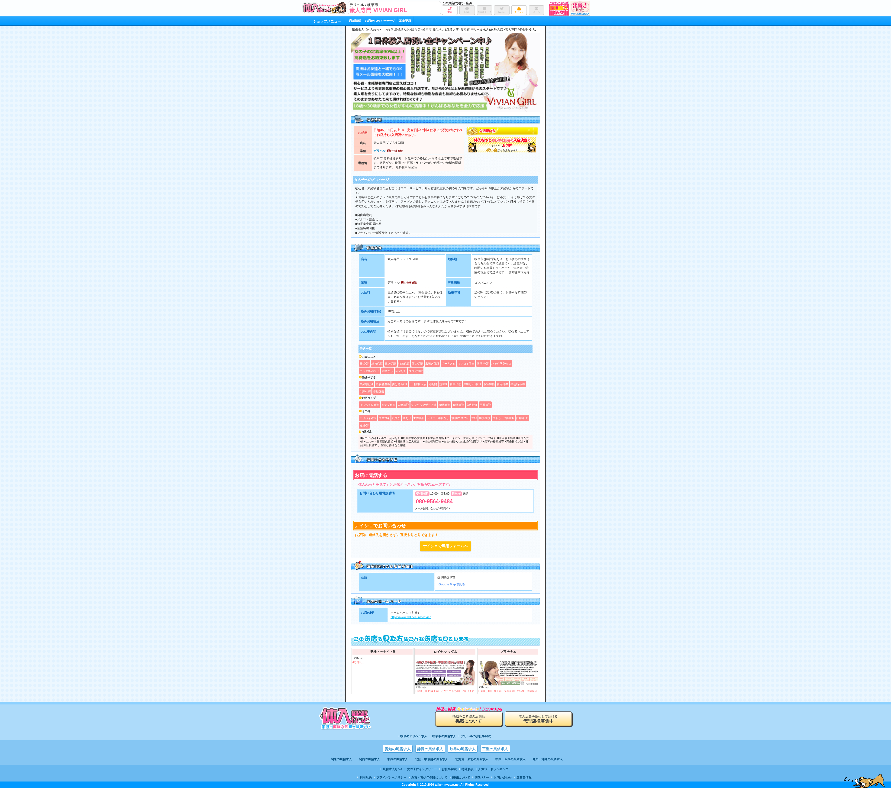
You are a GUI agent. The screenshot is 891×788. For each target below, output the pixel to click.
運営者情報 (524, 777)
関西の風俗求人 (369, 759)
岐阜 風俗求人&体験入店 (403, 29)
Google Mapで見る (452, 584)
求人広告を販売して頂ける (538, 718)
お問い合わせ (503, 777)
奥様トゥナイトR (382, 651)
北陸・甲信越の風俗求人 (431, 759)
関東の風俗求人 (341, 759)
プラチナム (508, 651)
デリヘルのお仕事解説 (476, 736)
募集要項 (405, 21)
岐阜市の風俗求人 (444, 736)
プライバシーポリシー (391, 777)
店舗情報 (355, 21)
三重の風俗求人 (495, 749)
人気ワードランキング (493, 769)
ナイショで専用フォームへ (445, 546)
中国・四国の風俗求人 (510, 759)
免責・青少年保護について (429, 777)
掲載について (461, 777)
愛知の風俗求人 (398, 749)
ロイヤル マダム (445, 651)
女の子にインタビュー (422, 769)
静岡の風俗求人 (430, 749)
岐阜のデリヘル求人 (413, 736)
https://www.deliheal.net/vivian (411, 617)
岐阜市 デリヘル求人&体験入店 (482, 29)
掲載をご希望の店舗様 (468, 718)
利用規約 (366, 777)
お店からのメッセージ (380, 21)
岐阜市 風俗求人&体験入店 (441, 29)
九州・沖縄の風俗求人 (548, 759)
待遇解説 (468, 769)
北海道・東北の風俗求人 (471, 759)
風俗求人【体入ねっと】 (368, 29)
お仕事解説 (396, 150)
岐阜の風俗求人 (463, 749)
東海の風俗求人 (397, 759)
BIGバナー (482, 777)
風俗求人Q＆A (392, 769)
